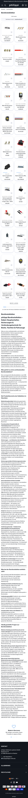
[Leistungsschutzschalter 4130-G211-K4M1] (7, 235)
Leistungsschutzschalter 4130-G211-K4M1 (7, 245)
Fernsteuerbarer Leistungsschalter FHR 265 (21, 153)
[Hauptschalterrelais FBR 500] (21, 96)
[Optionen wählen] (11, 32)
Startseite (3, 9)
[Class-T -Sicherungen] (7, 28)
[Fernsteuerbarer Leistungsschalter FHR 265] (21, 143)
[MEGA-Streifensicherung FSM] (21, 285)
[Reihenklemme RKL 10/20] (21, 167)
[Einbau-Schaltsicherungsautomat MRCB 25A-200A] (21, 261)
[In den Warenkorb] (11, 147)
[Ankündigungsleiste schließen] (26, 1)
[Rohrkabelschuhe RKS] (7, 74)
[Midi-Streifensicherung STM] (7, 96)
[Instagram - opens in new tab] (14, 782)
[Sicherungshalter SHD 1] (7, 167)
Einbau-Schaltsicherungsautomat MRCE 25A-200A (7, 129)
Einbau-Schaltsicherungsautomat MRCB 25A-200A (21, 271)
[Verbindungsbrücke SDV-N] (7, 261)
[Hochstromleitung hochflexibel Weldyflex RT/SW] (21, 50)
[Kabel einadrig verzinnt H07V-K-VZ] (21, 74)
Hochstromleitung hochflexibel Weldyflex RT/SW (20, 61)
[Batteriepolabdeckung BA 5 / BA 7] (7, 285)
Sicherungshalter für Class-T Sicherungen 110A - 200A (7, 199)
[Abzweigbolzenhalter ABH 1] (7, 213)
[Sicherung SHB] (7, 50)
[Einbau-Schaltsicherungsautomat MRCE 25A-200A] (7, 119)
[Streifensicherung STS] (21, 28)
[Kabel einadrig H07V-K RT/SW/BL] (21, 119)
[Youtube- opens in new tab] (17, 782)
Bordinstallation (10, 9)
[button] (2, 5)
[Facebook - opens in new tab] (11, 782)
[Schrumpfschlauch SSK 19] (21, 213)
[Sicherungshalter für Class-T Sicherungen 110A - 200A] (7, 189)
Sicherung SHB (7, 59)
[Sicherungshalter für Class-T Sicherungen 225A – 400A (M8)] (21, 235)
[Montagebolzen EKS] (21, 189)
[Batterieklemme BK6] (7, 143)
